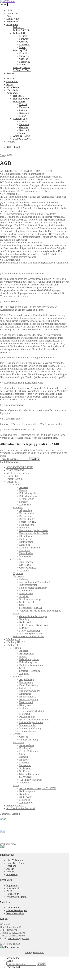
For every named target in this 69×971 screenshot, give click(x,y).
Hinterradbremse (27, 696)
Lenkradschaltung (35, 711)
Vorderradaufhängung (30, 728)
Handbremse (25, 527)
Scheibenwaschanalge (30, 599)
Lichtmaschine (26, 499)
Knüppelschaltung (28, 739)
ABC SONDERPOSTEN (19, 467)
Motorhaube (25, 590)
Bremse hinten (26, 513)
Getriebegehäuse (27, 567)
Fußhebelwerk (26, 524)
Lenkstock (24, 544)
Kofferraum (25, 765)
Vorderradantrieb (27, 725)
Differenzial (25, 564)
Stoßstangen (25, 776)
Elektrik (23, 36)
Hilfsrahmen (25, 536)
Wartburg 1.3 (13, 639)
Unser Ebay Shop (15, 863)
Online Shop (12, 13)
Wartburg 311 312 (15, 642)
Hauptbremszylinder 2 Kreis (33, 533)
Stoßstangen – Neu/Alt (30, 607)
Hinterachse (25, 539)
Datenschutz (12, 894)
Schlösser (24, 771)
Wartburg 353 (20, 50)
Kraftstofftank (26, 542)
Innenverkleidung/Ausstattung (34, 582)
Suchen (35, 459)
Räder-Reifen (26, 553)
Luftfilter (23, 627)
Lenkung (23, 708)
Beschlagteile (26, 748)
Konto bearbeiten (15, 913)
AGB (9, 891)
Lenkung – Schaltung (30, 547)
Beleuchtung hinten (29, 493)
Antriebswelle (26, 562)
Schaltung (24, 570)
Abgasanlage (25, 510)
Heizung (23, 579)
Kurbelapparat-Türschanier (33, 587)
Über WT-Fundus (15, 860)
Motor (22, 47)
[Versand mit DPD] (4, 831)
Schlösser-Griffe (27, 602)
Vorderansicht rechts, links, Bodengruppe (40, 610)
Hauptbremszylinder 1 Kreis (33, 530)
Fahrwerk (24, 38)
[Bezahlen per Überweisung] (1, 831)
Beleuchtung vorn (28, 496)
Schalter (23, 501)
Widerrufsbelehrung (16, 896)
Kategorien (12, 24)
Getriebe (23, 41)
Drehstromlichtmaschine (31, 665)
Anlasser (23, 487)
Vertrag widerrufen (34, 952)
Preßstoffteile (26, 593)
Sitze (21, 605)
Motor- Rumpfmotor (29, 630)
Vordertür (24, 782)
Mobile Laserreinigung (18, 473)
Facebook (11, 865)
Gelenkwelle (25, 688)
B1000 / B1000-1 (22, 70)
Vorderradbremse (28, 731)
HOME (10, 10)
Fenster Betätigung (28, 751)
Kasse (9, 15)
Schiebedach (25, 768)
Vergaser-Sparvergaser (30, 633)
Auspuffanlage (26, 679)
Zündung (24, 673)
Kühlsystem (25, 705)
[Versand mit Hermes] (4, 819)
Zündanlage (25, 504)
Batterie (23, 490)
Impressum (11, 874)
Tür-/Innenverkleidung (30, 779)
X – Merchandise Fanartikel (20, 808)
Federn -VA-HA (27, 521)
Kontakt (10, 73)
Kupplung (24, 619)
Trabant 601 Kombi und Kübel (28, 636)
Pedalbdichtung (27, 716)
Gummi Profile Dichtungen (33, 616)
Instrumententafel (28, 584)
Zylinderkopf (26, 802)
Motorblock (25, 799)
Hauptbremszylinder (29, 691)
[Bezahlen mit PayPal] (1, 819)
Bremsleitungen (27, 519)
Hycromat (18, 573)
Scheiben (24, 596)
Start (2, 155)
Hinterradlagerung (28, 699)
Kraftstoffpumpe (27, 791)
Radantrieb (24, 550)
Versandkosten (13, 888)
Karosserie (24, 44)
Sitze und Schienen (29, 774)
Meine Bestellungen (16, 910)
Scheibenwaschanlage (30, 670)
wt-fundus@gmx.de (18, 938)
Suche (9, 960)
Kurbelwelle (25, 622)
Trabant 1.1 (18, 27)
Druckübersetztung (29, 685)
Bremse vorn (25, 516)
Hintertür (23, 759)
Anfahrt (10, 868)
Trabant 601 (19, 33)
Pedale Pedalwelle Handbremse (35, 719)
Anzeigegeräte (26, 653)
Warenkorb (12, 21)
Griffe (22, 754)
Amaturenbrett (26, 745)
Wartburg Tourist (21, 67)
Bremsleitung (26, 682)
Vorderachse (25, 556)
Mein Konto (12, 18)
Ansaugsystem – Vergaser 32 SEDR (37, 788)
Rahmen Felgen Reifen (31, 722)
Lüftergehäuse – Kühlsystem (33, 625)
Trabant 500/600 (21, 30)
